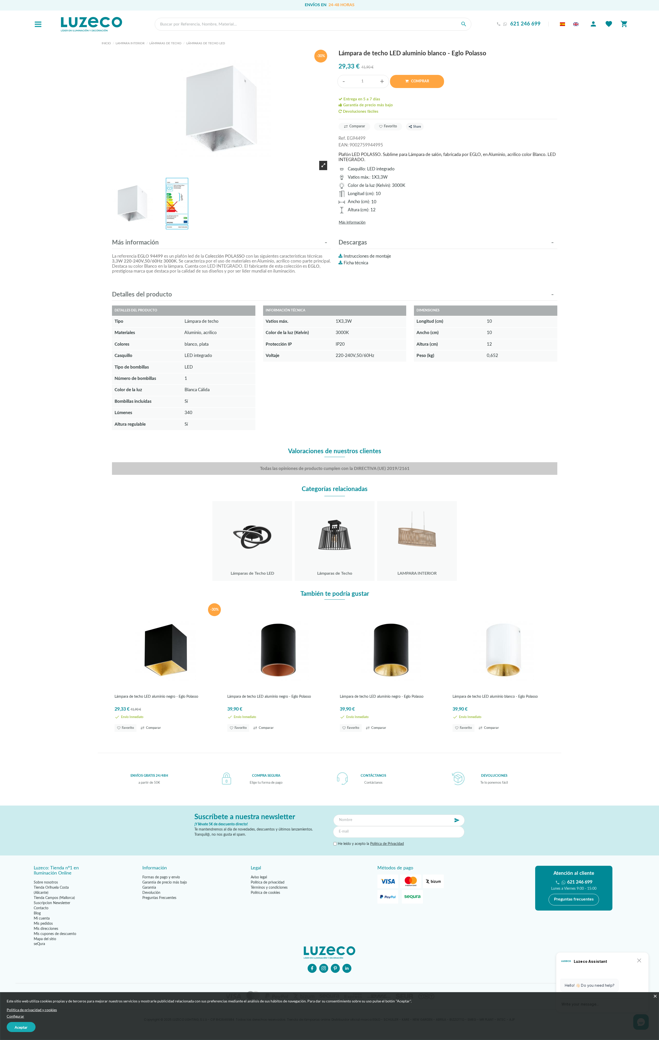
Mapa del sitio (45, 939)
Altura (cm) (358, 210)
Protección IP (279, 344)
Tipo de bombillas (132, 367)
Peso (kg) (425, 355)
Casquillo (356, 169)
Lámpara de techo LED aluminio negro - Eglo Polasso (156, 696)
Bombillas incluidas (133, 401)
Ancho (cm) (358, 201)
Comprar (419, 81)
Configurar (15, 1016)
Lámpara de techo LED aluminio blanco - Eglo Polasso (495, 696)
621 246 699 (525, 24)
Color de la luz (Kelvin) (369, 185)
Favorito (390, 126)
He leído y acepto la (370, 844)
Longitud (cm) (361, 193)
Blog (37, 913)
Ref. (342, 138)
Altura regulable (130, 424)
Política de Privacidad (387, 844)
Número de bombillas (135, 378)
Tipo (119, 321)
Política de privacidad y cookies (32, 1010)
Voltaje (272, 355)
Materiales (125, 332)
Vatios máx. (358, 177)
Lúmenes (123, 412)
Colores (122, 344)
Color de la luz (128, 390)
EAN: (344, 145)
